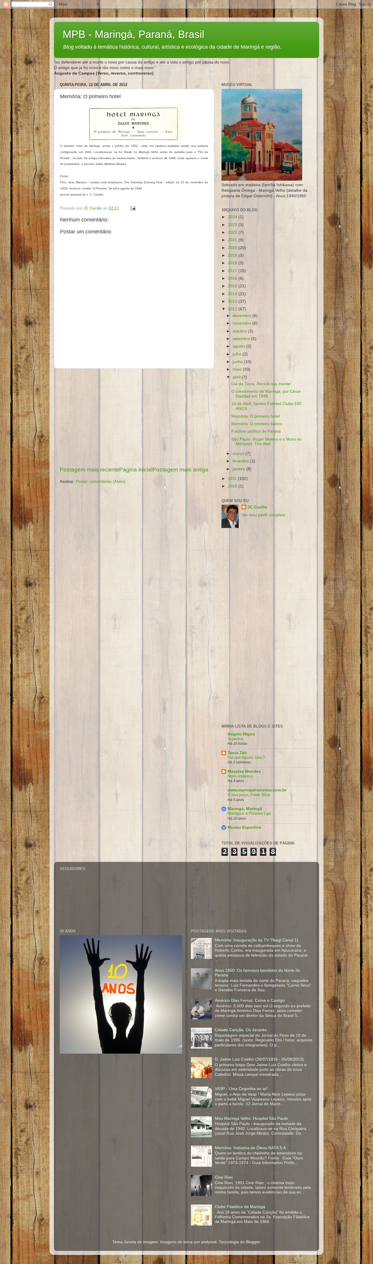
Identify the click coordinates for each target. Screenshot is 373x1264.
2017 (233, 271)
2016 (233, 278)
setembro (242, 339)
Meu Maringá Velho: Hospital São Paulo (251, 1118)
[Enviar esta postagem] (132, 208)
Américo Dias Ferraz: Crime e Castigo (250, 1000)
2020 (233, 248)
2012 (233, 309)
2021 (233, 240)
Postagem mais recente (89, 469)
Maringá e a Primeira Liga (249, 813)
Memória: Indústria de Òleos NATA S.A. (251, 1148)
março (239, 453)
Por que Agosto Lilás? (246, 757)
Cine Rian (224, 1177)
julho (237, 354)
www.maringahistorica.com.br (257, 790)
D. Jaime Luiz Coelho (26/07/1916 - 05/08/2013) (259, 1059)
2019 (233, 255)
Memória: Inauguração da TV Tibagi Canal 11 (257, 940)
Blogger (253, 1242)
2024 (233, 217)
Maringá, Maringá (245, 809)
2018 (233, 263)
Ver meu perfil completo (263, 515)
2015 (233, 286)
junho (238, 362)
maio (238, 369)
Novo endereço (240, 776)
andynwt (209, 1242)
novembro (242, 323)
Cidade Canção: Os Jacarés (241, 1030)
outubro (240, 331)
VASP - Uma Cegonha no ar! (241, 1089)
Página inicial (135, 469)
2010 (233, 486)
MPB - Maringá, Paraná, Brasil (133, 34)
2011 (233, 478)
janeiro (239, 469)
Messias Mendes (244, 771)
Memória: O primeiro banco (256, 424)
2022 (233, 232)
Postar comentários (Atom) (100, 481)
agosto (239, 346)
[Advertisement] (134, 417)
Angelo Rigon (241, 734)
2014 (233, 294)
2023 (233, 225)
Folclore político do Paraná (256, 431)
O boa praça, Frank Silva (249, 795)
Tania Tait (237, 753)
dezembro (242, 316)
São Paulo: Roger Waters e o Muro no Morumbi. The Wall (266, 441)
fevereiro (241, 461)
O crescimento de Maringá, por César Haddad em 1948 (266, 393)
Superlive (235, 739)
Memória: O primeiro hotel (255, 416)
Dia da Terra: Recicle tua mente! (261, 384)
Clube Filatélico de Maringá (240, 1207)
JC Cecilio (257, 507)
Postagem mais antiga (180, 469)
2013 (233, 301)
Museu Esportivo (244, 827)
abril (237, 377)
